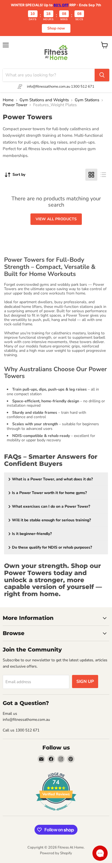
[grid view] (91, 175)
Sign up (85, 682)
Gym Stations (87, 100)
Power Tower (15, 105)
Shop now (56, 28)
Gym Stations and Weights (44, 100)
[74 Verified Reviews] (56, 813)
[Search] (102, 75)
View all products (56, 219)
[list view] (103, 175)
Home (8, 100)
